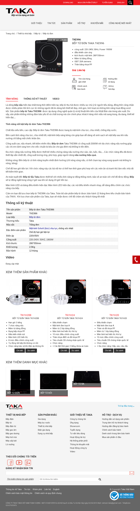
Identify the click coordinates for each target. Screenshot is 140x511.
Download (68, 3)
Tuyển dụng (107, 3)
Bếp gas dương (12, 433)
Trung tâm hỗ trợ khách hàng (115, 422)
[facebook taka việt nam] (10, 463)
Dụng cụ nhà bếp (45, 433)
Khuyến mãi (97, 23)
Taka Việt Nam (127, 489)
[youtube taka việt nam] (19, 463)
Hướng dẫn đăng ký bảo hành (115, 426)
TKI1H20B (25, 315)
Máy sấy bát (11, 441)
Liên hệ (47, 489)
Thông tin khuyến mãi (79, 444)
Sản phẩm (66, 23)
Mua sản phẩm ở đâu (111, 437)
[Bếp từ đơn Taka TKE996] (20, 12)
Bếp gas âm (11, 430)
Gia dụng (42, 419)
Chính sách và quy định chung (48, 493)
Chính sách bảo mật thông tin (19, 493)
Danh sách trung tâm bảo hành (116, 433)
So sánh (31, 350)
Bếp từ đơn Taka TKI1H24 (70, 318)
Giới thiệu (36, 23)
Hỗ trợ (81, 23)
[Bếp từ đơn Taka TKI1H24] (70, 296)
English (120, 3)
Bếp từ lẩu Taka (31, 177)
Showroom (75, 426)
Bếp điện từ (11, 426)
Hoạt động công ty (78, 448)
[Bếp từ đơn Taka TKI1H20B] (26, 296)
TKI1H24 (70, 315)
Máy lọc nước (44, 422)
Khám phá (37, 489)
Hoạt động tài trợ (77, 437)
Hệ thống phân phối (79, 441)
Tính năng (12, 99)
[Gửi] (131, 473)
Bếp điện (10, 419)
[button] (57, 40)
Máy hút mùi (11, 437)
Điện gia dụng (44, 430)
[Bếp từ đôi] (53, 381)
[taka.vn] (14, 407)
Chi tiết (20, 350)
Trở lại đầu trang (125, 406)
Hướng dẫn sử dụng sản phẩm (115, 419)
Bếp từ (9, 422)
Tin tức (51, 23)
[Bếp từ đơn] (20, 381)
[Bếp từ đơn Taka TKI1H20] (114, 296)
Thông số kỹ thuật (35, 99)
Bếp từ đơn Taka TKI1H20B (25, 318)
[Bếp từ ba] (86, 377)
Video (55, 99)
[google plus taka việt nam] (28, 463)
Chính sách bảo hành (111, 430)
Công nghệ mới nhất (120, 23)
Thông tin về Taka (14, 489)
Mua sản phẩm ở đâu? (87, 3)
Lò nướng (10, 444)
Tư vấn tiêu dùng (77, 433)
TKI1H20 (114, 315)
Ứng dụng (74, 422)
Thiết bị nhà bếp (45, 426)
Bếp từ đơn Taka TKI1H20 (114, 318)
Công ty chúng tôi (78, 419)
